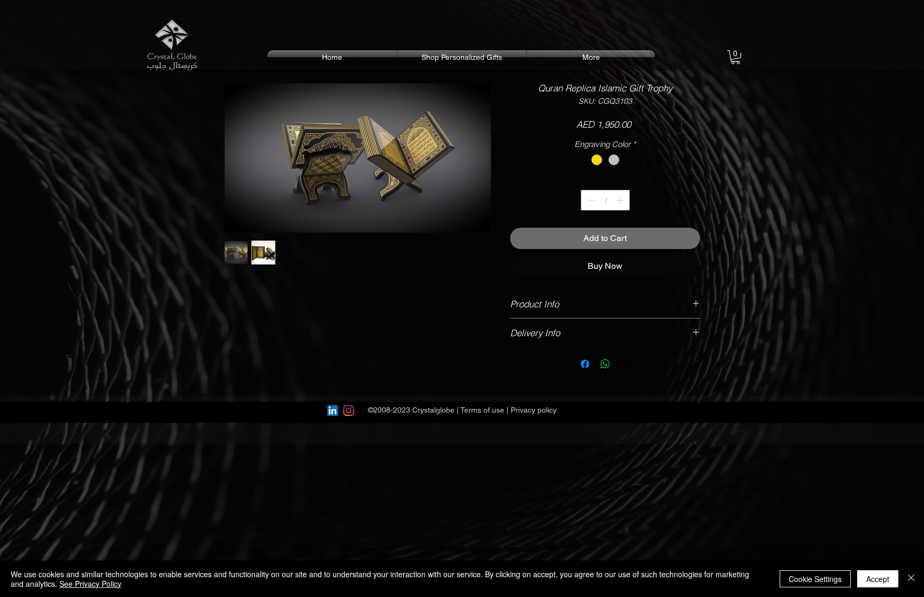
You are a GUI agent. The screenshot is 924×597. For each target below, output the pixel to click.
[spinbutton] (605, 200)
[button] (735, 57)
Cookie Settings (815, 578)
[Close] (911, 578)
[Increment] (621, 200)
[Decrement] (589, 200)
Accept (877, 578)
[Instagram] (348, 410)
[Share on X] (625, 364)
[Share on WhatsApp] (605, 364)
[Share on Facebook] (585, 364)
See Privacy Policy (90, 583)
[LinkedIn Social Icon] (332, 410)
